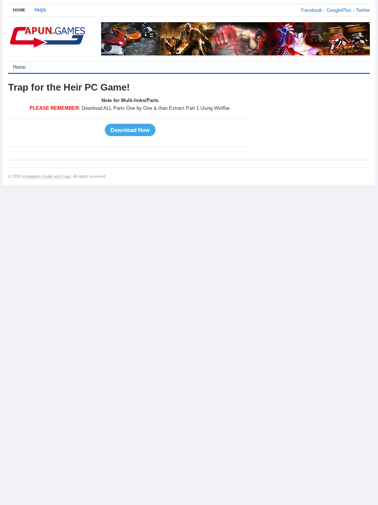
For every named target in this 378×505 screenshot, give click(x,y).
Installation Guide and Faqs (46, 176)
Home (19, 67)
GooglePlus (339, 10)
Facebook (311, 10)
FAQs (40, 10)
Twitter (363, 10)
